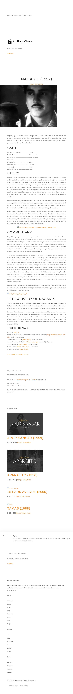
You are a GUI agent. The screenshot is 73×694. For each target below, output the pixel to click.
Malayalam (10, 614)
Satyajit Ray (27, 442)
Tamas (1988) (18, 508)
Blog (8, 638)
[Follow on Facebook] (8, 20)
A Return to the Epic (32, 342)
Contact (9, 651)
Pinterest (9, 672)
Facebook (19, 380)
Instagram (25, 380)
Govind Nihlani (21, 513)
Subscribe (10, 53)
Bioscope (9, 648)
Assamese (10, 600)
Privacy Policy (13, 686)
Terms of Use (24, 686)
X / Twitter (10, 669)
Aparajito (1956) (22, 475)
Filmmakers (10, 641)
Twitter (34, 380)
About (8, 635)
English (27, 496)
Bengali (32, 84)
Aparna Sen (20, 496)
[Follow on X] (15, 20)
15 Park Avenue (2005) (27, 492)
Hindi (28, 513)
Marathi (9, 617)
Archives (9, 645)
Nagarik (16, 332)
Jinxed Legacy (27, 339)
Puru (15, 536)
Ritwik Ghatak (39, 84)
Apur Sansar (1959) (25, 438)
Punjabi (9, 624)
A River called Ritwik (23, 347)
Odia (8, 620)
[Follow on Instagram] (12, 20)
